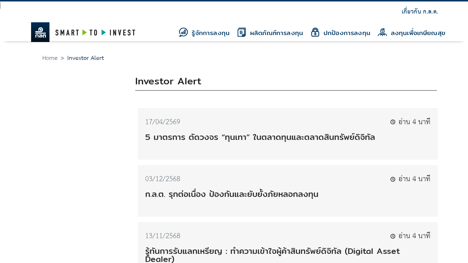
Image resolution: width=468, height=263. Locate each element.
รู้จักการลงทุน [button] (209, 33)
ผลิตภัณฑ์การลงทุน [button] (275, 33)
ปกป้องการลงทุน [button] (345, 33)
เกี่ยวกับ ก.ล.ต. (420, 12)
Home (50, 58)
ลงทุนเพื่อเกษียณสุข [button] (416, 33)
